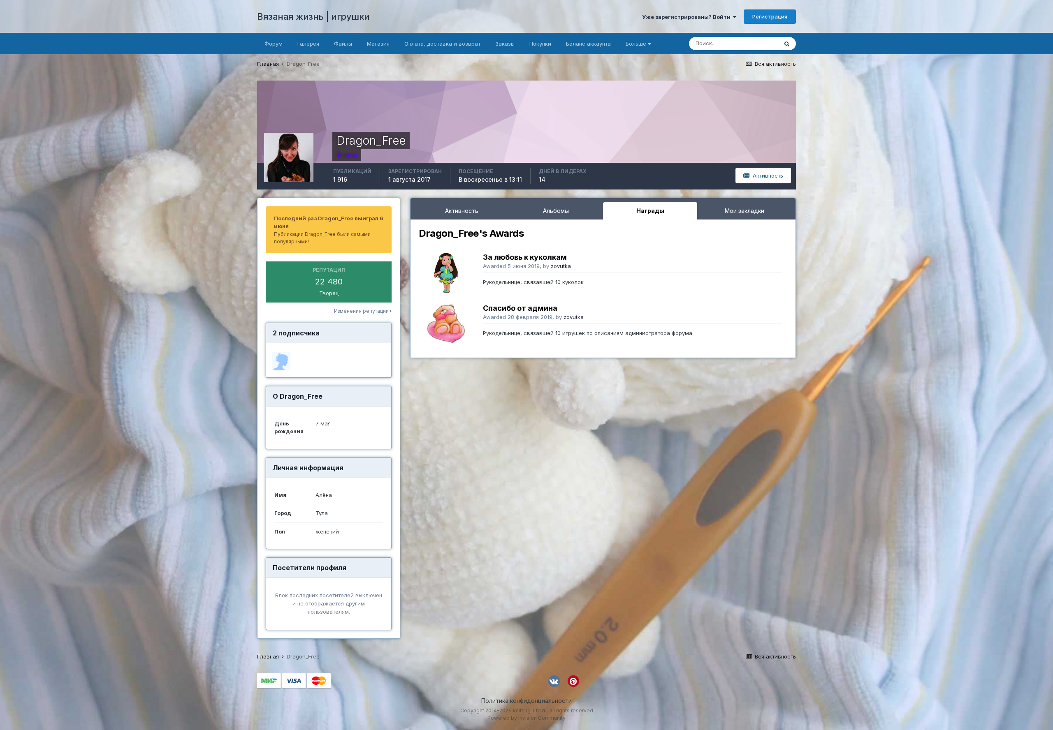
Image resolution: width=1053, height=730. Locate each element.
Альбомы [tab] (556, 210)
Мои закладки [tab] (744, 210)
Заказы (505, 43)
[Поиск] (787, 43)
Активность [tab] (461, 210)
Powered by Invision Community (526, 718)
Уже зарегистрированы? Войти (687, 17)
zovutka (561, 266)
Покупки (540, 43)
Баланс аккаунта (588, 43)
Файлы (343, 43)
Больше (636, 43)
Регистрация (769, 16)
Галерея (308, 43)
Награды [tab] (650, 210)
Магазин (378, 43)
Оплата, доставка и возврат (442, 43)
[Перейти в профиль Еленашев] (281, 361)
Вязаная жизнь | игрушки (313, 16)
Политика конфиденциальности (526, 700)
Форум (273, 43)
